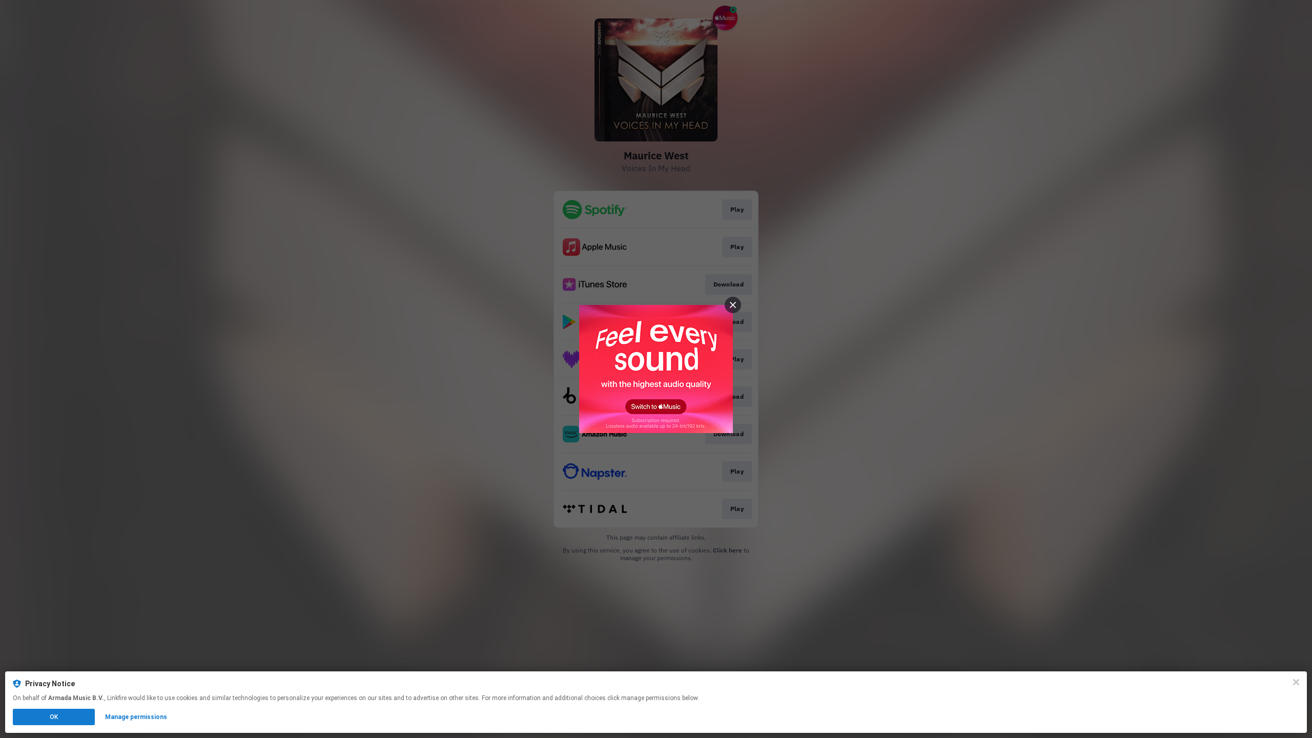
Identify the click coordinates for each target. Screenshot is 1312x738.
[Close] (1296, 682)
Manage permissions (136, 717)
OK (54, 717)
